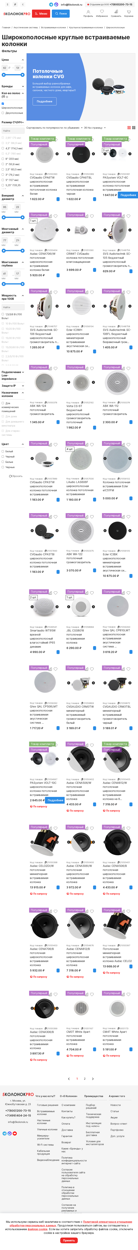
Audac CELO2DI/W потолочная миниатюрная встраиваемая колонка (42, 870)
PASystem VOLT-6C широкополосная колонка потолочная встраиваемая (116, 181)
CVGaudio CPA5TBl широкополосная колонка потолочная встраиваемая (43, 558)
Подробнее (44, 101)
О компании (68, 1105)
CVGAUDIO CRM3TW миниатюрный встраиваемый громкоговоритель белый (80, 710)
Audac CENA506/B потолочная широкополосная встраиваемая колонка (115, 870)
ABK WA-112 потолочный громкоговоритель (115, 410)
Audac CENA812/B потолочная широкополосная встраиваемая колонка (78, 953)
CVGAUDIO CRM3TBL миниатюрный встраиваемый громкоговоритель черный (117, 710)
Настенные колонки (43, 1122)
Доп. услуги (117, 1136)
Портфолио (117, 1129)
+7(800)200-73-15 (18, 1110)
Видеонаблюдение (48, 1160)
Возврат (66, 1142)
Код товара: (36, 174)
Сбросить (17, 476)
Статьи (115, 1111)
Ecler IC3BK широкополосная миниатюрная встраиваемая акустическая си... (114, 558)
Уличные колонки (47, 1129)
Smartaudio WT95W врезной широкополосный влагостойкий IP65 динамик (43, 634)
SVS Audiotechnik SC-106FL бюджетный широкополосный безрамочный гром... (117, 334)
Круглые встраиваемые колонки (86, 27)
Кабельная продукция (43, 1152)
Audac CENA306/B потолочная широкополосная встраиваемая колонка (42, 1036)
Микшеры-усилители (43, 1137)
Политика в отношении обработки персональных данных (70, 1193)
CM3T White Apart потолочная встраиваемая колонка (78, 1036)
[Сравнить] (50, 216)
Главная (6, 27)
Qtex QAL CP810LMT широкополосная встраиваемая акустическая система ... (116, 634)
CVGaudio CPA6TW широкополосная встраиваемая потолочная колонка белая (43, 181)
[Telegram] (51, 5)
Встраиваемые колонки (53, 27)
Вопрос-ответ (119, 1123)
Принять (69, 1240)
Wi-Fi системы (45, 1144)
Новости (116, 1105)
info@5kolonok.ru (71, 4)
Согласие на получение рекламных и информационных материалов (72, 1210)
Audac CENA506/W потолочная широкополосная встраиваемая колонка (78, 787)
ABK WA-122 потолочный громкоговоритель (78, 558)
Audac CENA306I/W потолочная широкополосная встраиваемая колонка (79, 870)
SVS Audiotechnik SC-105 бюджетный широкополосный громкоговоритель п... (117, 257)
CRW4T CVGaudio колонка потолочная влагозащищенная (79, 257)
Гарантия (67, 1136)
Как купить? (68, 1117)
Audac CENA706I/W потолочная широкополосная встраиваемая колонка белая (42, 257)
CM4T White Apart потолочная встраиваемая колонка (115, 1036)
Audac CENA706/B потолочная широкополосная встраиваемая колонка (42, 953)
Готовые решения (47, 1105)
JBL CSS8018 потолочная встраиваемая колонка (75, 634)
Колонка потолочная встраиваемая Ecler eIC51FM (116, 486)
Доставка (67, 1129)
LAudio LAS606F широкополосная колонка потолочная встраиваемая (79, 486)
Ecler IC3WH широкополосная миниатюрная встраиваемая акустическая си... (78, 334)
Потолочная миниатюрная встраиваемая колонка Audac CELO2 (117, 953)
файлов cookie (37, 1229)
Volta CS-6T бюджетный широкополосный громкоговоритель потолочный (78, 410)
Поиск (63, 13)
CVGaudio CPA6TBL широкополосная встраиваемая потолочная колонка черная (79, 181)
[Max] (56, 5)
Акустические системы (26, 27)
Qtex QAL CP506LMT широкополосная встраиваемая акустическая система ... (44, 710)
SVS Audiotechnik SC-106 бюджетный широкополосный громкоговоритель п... (44, 334)
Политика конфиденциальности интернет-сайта (74, 1160)
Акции (114, 1117)
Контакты (67, 1111)
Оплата (66, 1123)
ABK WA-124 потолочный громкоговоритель (42, 410)
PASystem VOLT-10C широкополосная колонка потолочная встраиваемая (43, 787)
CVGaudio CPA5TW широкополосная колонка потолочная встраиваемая (43, 486)
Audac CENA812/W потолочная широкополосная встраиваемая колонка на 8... (115, 787)
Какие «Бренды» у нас (72, 1150)
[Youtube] (15, 1133)
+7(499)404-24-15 (18, 1115)
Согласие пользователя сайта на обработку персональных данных (73, 1175)
